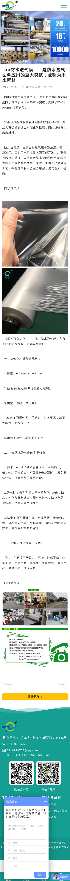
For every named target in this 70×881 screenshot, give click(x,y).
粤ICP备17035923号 (53, 843)
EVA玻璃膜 (49, 817)
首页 (9, 60)
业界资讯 (38, 60)
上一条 (8, 684)
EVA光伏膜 (49, 804)
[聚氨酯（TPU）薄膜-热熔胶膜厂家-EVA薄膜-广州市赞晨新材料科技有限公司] (10, 5)
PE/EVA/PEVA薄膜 (55, 810)
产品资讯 (22, 60)
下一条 (62, 684)
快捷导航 (34, 697)
